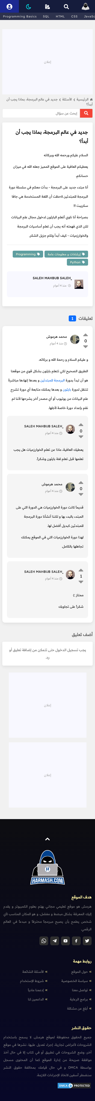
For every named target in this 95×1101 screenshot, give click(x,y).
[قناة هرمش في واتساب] (43, 940)
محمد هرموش (56, 337)
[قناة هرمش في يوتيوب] (65, 940)
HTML (60, 16)
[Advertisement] (47, 61)
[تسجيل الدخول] (9, 6)
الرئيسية (82, 99)
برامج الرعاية (79, 999)
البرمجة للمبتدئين (52, 380)
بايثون (67, 389)
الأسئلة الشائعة (33, 972)
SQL (46, 16)
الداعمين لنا (36, 999)
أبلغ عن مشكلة (77, 1008)
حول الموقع (79, 972)
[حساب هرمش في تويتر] (87, 940)
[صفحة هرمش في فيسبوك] (76, 940)
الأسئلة (68, 99)
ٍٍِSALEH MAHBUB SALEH (43, 426)
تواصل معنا (80, 990)
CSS (74, 16)
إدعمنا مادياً (36, 990)
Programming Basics (20, 16)
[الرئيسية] (85, 6)
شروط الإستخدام (32, 981)
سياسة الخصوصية (74, 981)
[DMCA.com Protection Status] (74, 1088)
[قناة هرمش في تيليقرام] (54, 940)
